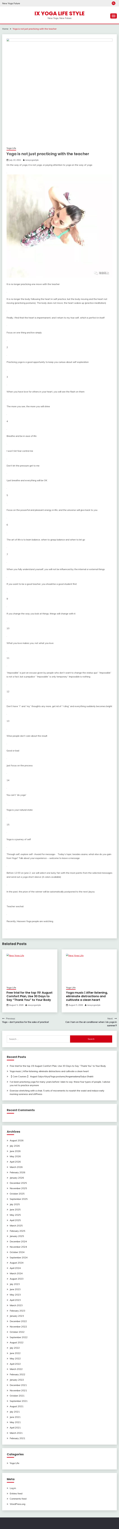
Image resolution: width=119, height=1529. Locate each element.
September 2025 (19, 1199)
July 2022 (15, 1347)
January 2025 (17, 1236)
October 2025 (17, 1193)
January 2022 (17, 1379)
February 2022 (17, 1374)
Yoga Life (11, 148)
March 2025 (16, 1225)
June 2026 (15, 1151)
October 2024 (17, 1252)
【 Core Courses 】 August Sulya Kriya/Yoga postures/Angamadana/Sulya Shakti (51, 1076)
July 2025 (15, 1204)
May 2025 (15, 1214)
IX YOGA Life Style (60, 13)
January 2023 (17, 1315)
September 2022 (19, 1337)
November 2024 (18, 1246)
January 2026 (17, 1177)
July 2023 (15, 1284)
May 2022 (15, 1358)
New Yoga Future (11, 3)
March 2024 (16, 1273)
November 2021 (18, 1390)
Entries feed (16, 1493)
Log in (13, 1488)
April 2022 (15, 1363)
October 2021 (17, 1395)
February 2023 (17, 1310)
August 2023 (17, 1278)
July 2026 (15, 1145)
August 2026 (17, 1140)
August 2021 (17, 1406)
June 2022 (15, 1353)
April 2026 (15, 1161)
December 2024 (18, 1241)
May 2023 (15, 1294)
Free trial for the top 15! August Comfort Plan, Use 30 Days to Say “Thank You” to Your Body (30, 996)
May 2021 (15, 1422)
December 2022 (18, 1321)
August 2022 (17, 1342)
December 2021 (18, 1385)
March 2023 (16, 1305)
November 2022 (18, 1326)
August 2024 (17, 1262)
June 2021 (15, 1417)
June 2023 (15, 1289)
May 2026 (15, 1156)
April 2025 (15, 1220)
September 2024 (19, 1257)
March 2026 (16, 1167)
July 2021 (15, 1411)
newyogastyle (32, 160)
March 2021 (16, 1432)
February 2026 (17, 1172)
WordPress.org (17, 1504)
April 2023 (15, 1300)
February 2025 (17, 1230)
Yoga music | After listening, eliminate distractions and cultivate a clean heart (87, 996)
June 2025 (15, 1209)
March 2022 (16, 1369)
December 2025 (18, 1182)
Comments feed (18, 1498)
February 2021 (17, 1438)
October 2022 (17, 1331)
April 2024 (15, 1268)
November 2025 (18, 1188)
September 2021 (19, 1401)
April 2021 (15, 1427)
